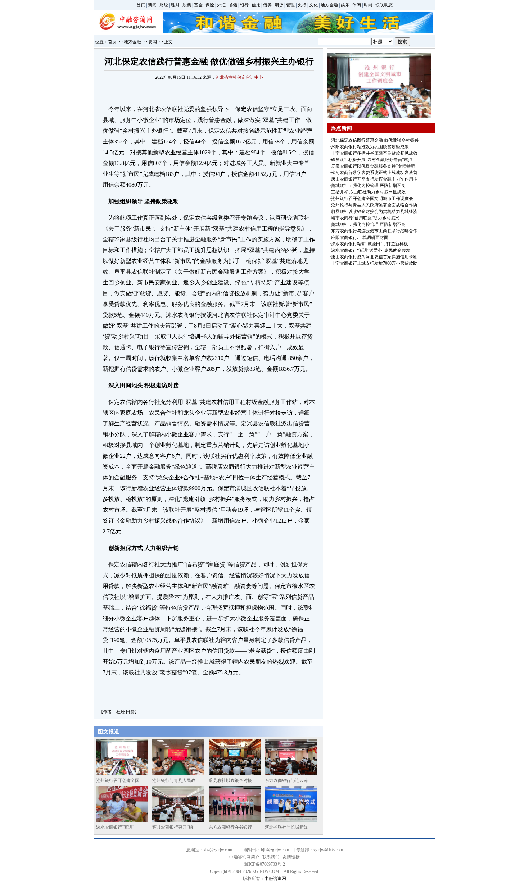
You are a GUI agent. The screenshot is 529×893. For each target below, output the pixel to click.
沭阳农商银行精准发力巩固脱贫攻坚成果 (370, 146)
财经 (163, 5)
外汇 (221, 5)
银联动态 (384, 5)
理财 (175, 5)
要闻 (152, 41)
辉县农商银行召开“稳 (172, 827)
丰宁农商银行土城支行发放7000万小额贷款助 (374, 263)
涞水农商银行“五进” (115, 827)
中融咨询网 (275, 878)
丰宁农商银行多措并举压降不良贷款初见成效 (374, 153)
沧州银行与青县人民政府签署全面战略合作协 (374, 205)
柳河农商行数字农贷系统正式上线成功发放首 (374, 172)
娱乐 (345, 5)
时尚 (368, 5)
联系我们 (271, 857)
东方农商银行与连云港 (286, 780)
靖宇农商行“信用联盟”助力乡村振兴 (365, 217)
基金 (198, 5)
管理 (290, 5)
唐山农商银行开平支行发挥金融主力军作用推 (374, 179)
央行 (302, 5)
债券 (267, 5)
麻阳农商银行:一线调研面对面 (359, 237)
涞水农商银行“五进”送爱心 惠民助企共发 (370, 250)
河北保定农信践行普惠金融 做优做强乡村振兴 (375, 140)
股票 (186, 5)
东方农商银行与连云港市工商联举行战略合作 (374, 230)
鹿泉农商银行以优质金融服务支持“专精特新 (373, 166)
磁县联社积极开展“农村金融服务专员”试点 (371, 159)
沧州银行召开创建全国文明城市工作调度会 (372, 198)
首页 (140, 5)
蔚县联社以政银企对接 (230, 780)
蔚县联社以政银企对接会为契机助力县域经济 (374, 211)
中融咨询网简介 (244, 857)
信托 (256, 5)
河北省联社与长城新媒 (286, 827)
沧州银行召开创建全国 (117, 780)
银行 (244, 5)
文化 (313, 5)
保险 (209, 5)
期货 (279, 5)
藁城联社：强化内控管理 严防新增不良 (368, 185)
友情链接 (291, 857)
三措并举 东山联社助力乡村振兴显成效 (368, 192)
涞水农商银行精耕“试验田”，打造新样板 (369, 243)
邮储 (233, 5)
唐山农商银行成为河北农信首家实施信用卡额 (374, 256)
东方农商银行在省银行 (230, 827)
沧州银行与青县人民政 (173, 780)
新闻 (152, 5)
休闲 (356, 5)
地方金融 (329, 5)
